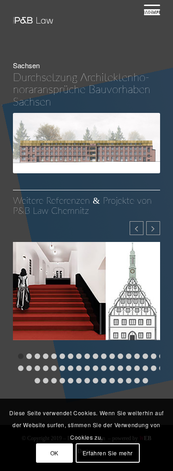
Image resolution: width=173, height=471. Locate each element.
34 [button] (145, 368)
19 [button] (21, 368)
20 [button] (29, 368)
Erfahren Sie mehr (108, 453)
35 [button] (153, 368)
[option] (86, 297)
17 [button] (153, 356)
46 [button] (112, 380)
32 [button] (128, 368)
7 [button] (70, 356)
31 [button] (120, 368)
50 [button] (145, 380)
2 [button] (29, 356)
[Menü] (147, 9)
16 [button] (145, 356)
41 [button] (70, 380)
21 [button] (37, 368)
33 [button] (137, 368)
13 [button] (120, 356)
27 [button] (87, 368)
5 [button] (54, 356)
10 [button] (95, 356)
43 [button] (87, 380)
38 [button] (45, 380)
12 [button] (112, 356)
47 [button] (120, 380)
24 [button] (62, 368)
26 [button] (79, 368)
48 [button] (128, 380)
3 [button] (37, 356)
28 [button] (95, 368)
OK (54, 453)
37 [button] (37, 380)
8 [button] (79, 356)
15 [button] (137, 356)
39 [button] (54, 380)
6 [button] (62, 356)
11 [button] (104, 356)
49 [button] (137, 380)
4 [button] (45, 356)
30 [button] (112, 368)
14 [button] (128, 356)
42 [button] (79, 380)
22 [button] (45, 368)
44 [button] (95, 380)
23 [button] (54, 368)
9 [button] (87, 356)
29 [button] (104, 368)
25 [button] (70, 368)
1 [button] (21, 356)
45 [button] (104, 380)
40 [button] (62, 380)
